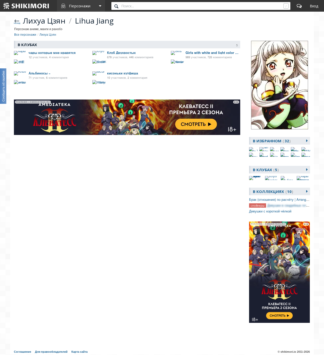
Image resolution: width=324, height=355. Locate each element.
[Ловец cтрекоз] (284, 155)
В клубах (265, 169)
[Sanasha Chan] (284, 149)
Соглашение (22, 351)
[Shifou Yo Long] (295, 149)
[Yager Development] (263, 155)
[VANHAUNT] (305, 149)
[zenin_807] (274, 155)
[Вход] (314, 6)
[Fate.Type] (253, 149)
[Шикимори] (26, 6)
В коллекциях (272, 191)
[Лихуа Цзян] (279, 85)
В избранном (271, 140)
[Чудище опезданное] (305, 155)
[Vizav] (253, 155)
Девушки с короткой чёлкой (270, 211)
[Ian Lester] (263, 149)
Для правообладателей (51, 351)
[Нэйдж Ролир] (295, 155)
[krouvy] (274, 149)
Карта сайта (79, 351)
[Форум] (299, 6)
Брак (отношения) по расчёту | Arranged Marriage (286, 199)
